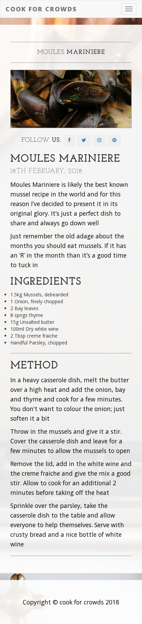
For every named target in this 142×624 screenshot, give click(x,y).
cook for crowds (41, 9)
